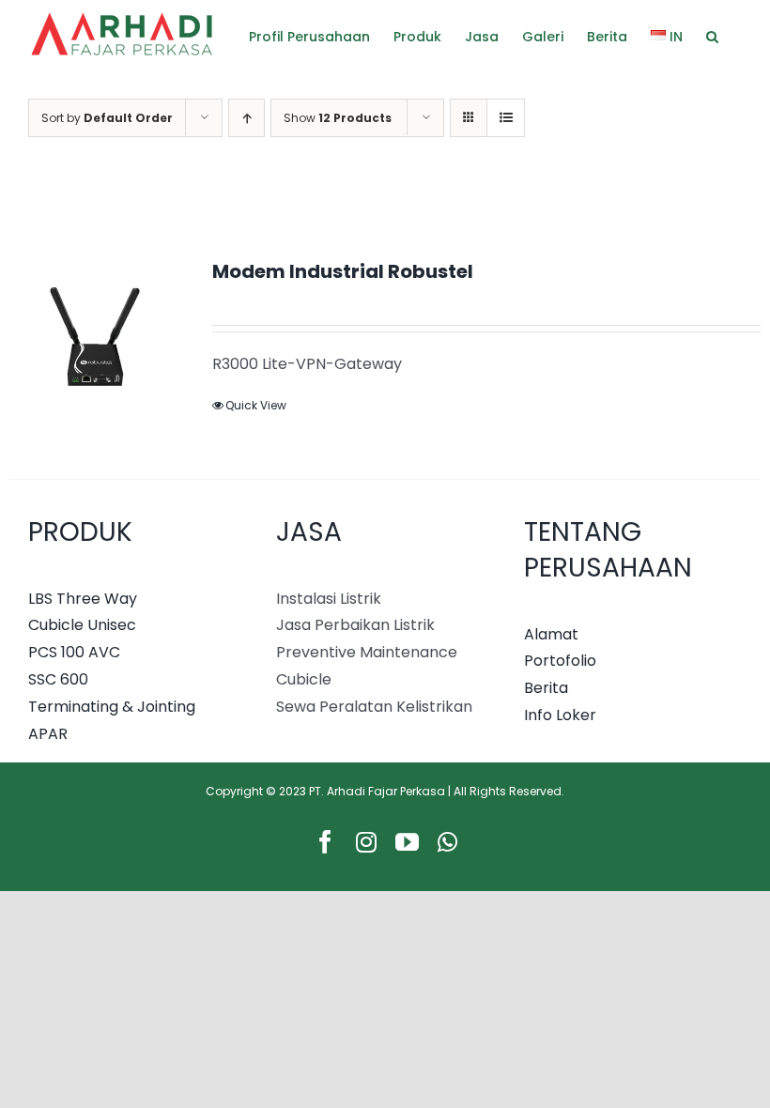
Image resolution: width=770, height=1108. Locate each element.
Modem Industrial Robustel (342, 271)
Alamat (551, 634)
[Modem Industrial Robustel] (95, 345)
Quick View (255, 405)
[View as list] (505, 118)
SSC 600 (58, 679)
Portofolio (560, 660)
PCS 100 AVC (74, 652)
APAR (48, 734)
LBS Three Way (82, 598)
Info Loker (560, 715)
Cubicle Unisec (82, 625)
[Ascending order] (246, 118)
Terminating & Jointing (111, 706)
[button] (712, 35)
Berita (546, 688)
